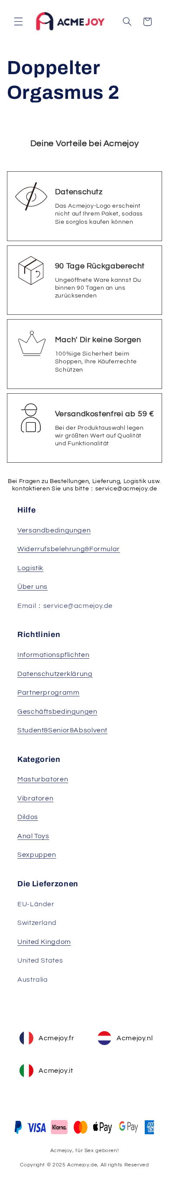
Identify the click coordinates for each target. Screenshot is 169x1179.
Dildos (27, 816)
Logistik (30, 568)
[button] (18, 22)
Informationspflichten (53, 654)
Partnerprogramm (48, 692)
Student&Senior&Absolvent (62, 730)
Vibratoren (35, 798)
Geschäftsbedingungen (57, 711)
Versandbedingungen (54, 530)
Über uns (32, 586)
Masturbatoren (42, 779)
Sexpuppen (36, 854)
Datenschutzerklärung (55, 673)
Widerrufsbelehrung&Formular (68, 548)
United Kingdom (44, 941)
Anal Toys (33, 836)
